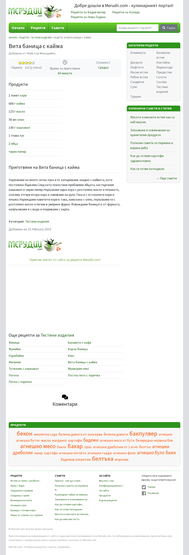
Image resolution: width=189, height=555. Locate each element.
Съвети (57, 27)
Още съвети (168, 178)
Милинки (15, 362)
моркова (121, 459)
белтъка (102, 458)
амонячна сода (45, 434)
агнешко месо (38, 446)
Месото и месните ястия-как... (72, 514)
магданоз (59, 440)
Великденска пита (21, 500)
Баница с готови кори (23, 510)
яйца (14, 144)
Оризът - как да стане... (68, 480)
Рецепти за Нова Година (88, 17)
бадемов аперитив (75, 459)
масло (20, 111)
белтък (145, 447)
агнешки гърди (99, 453)
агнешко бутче (28, 440)
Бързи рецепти (108, 500)
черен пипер (17, 152)
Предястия (164, 72)
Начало (18, 27)
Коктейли (163, 62)
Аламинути (138, 53)
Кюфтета (137, 67)
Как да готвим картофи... (69, 504)
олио (20, 120)
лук (22, 135)
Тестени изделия (41, 37)
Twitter (152, 487)
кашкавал (23, 128)
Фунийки (15, 349)
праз (88, 447)
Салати (161, 77)
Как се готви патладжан (147, 169)
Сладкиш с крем (20, 495)
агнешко (165, 434)
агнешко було (150, 453)
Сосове (161, 82)
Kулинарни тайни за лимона (71, 494)
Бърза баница (78, 349)
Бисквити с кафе (79, 343)
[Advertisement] (94, 105)
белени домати (116, 434)
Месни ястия (139, 72)
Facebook (153, 493)
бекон (24, 433)
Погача (14, 375)
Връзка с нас (106, 480)
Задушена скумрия (22, 490)
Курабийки (16, 356)
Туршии (135, 96)
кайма (20, 103)
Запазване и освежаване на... (72, 499)
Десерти (136, 62)
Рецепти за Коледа (126, 12)
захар (38, 453)
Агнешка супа (18, 505)
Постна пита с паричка (84, 375)
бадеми (90, 440)
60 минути (65, 73)
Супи (133, 87)
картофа (51, 453)
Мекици (14, 343)
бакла (61, 447)
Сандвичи (137, 82)
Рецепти (38, 27)
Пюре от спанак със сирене (27, 515)
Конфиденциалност (111, 485)
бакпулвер (143, 433)
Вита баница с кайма (82, 362)
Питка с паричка (20, 382)
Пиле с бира (17, 485)
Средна (103, 67)
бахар (75, 446)
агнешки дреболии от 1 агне (115, 447)
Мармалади (164, 67)
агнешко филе (124, 453)
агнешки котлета (72, 453)
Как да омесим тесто (67, 519)
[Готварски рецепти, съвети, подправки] (35, 11)
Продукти (105, 495)
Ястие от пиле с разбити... (26, 480)
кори (23, 95)
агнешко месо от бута (117, 440)
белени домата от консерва (80, 434)
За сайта (104, 490)
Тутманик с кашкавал (24, 369)
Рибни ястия (139, 77)
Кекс (71, 356)
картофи (75, 440)
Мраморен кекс (78, 369)
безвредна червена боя (154, 440)
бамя (171, 453)
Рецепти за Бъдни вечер (88, 12)
